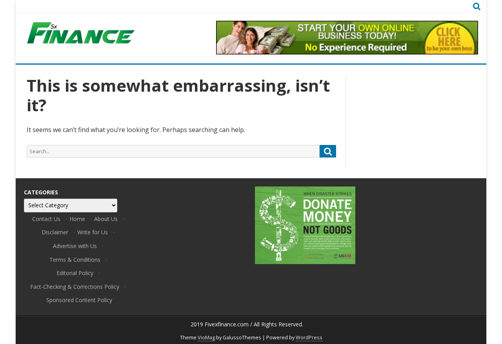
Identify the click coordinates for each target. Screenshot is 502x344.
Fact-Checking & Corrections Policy (74, 286)
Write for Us (92, 232)
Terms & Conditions (74, 259)
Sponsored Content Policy (79, 300)
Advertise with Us (75, 246)
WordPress (309, 337)
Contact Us (46, 219)
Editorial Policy (74, 273)
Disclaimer (55, 232)
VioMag (206, 337)
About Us (106, 219)
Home (77, 219)
